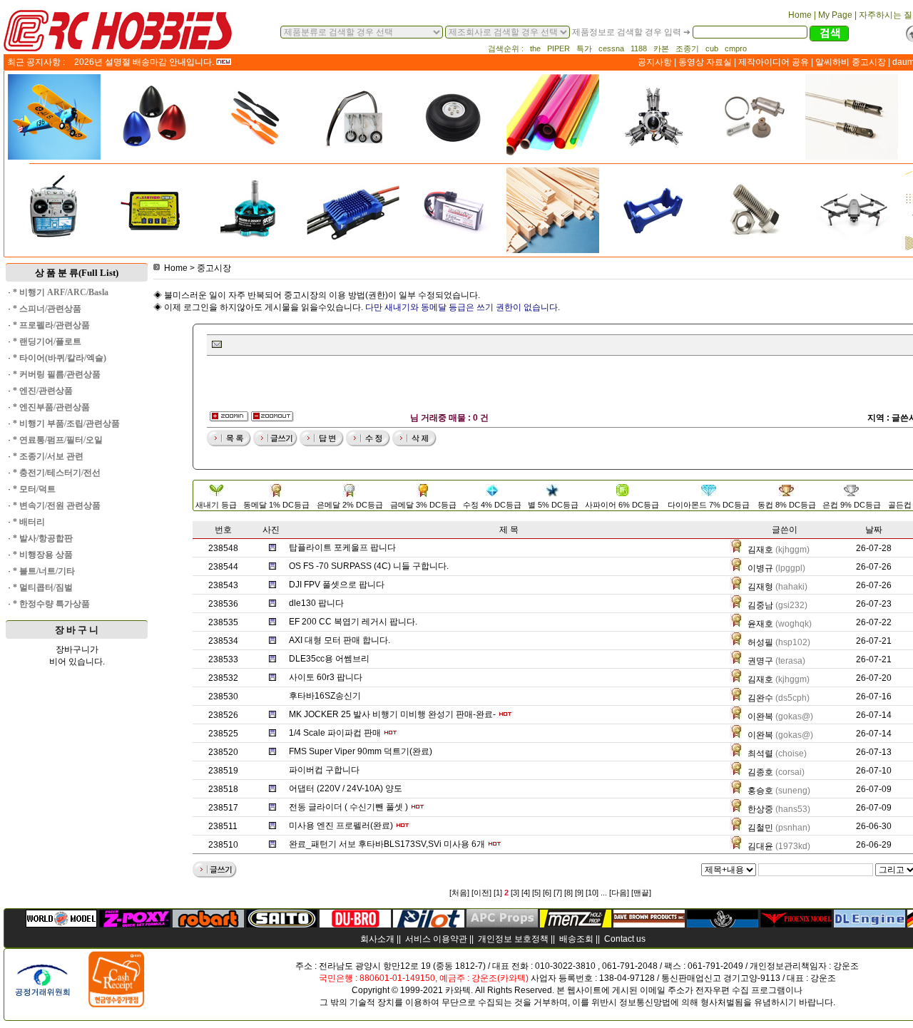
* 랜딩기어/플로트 (47, 341)
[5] (536, 892)
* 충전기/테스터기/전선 (57, 473)
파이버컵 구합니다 (324, 770)
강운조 (846, 966)
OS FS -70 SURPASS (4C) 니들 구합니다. (369, 566)
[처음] (459, 892)
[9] (579, 892)
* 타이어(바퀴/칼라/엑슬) (59, 358)
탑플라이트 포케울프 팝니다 (342, 547)
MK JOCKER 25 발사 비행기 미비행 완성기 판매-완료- (392, 714)
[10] (592, 892)
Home (176, 268)
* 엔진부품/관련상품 (51, 407)
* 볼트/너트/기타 (44, 571)
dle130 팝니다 (316, 603)
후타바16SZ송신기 (325, 696)
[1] (498, 892)
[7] (558, 892)
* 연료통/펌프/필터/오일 (58, 440)
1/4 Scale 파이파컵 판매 (335, 733)
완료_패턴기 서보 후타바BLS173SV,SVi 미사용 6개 (387, 844)
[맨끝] (641, 892)
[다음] (619, 892)
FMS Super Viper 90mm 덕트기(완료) (360, 751)
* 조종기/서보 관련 (48, 456)
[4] (525, 892)
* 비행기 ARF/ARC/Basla (60, 292)
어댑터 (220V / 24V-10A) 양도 (345, 788)
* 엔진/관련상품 (43, 391)
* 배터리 (29, 522)
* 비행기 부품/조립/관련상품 (66, 423)
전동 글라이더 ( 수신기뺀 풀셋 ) (348, 807)
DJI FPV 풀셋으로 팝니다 (336, 585)
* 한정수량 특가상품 (51, 604)
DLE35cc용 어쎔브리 (329, 659)
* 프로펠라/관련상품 (51, 325)
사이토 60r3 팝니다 (325, 677)
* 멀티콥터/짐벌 (43, 587)
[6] (547, 892)
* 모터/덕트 (34, 489)
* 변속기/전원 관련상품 (57, 505)
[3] (515, 892)
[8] (568, 892)
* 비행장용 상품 (43, 555)
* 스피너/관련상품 (47, 309)
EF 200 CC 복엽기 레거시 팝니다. (353, 622)
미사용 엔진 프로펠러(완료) (341, 826)
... (604, 892)
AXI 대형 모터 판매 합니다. (339, 640)
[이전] (481, 892)
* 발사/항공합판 (43, 538)
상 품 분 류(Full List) (76, 272)
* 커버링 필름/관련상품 (57, 374)
